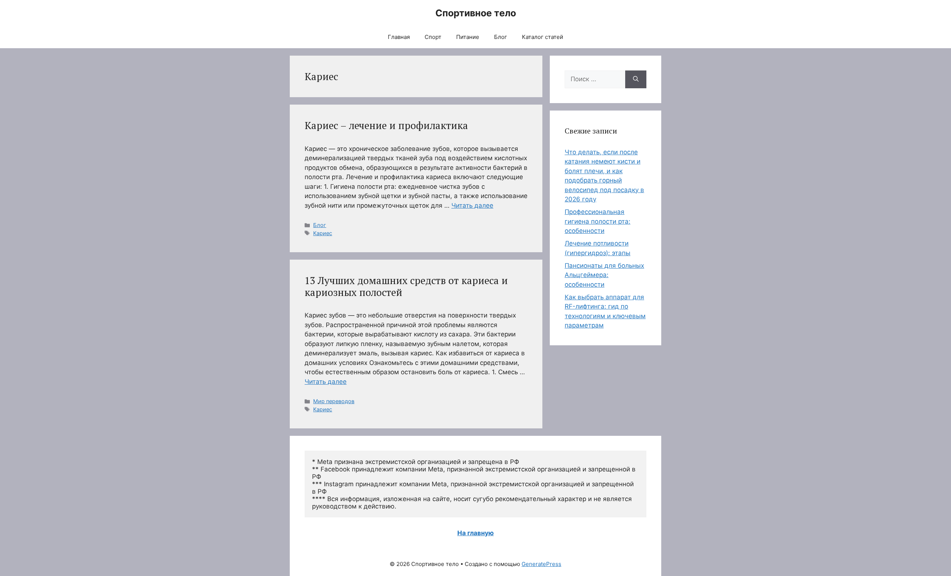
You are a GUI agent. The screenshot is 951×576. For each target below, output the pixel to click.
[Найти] (635, 79)
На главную (475, 533)
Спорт (433, 36)
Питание (467, 36)
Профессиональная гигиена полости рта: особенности (597, 221)
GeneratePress (541, 563)
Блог (500, 36)
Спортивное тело (475, 13)
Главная (399, 36)
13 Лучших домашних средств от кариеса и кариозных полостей (406, 286)
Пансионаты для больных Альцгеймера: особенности (604, 275)
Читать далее (472, 205)
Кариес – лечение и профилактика (386, 125)
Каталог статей (542, 36)
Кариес (322, 233)
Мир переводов (333, 401)
